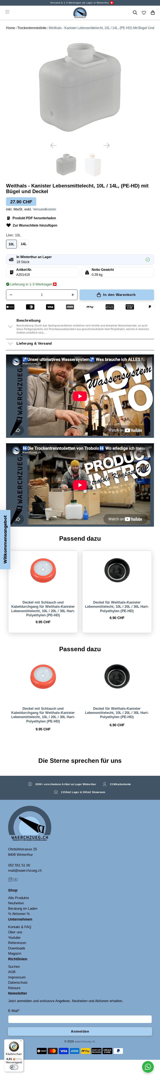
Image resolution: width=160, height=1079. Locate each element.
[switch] (14, 1067)
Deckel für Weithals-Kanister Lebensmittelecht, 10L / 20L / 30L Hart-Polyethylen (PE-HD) (117, 606)
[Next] (106, 145)
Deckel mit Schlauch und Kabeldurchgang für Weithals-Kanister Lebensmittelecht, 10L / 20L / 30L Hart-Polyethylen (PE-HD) (43, 608)
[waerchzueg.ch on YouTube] (15, 881)
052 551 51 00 (19, 865)
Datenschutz (18, 983)
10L (11, 244)
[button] (5, 539)
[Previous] (53, 145)
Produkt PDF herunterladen (34, 218)
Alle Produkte (18, 898)
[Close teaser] (12, 508)
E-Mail (14, 1011)
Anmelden (80, 1031)
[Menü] (21, 1041)
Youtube (14, 938)
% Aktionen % (19, 914)
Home (10, 28)
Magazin (14, 953)
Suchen (14, 967)
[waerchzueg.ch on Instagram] (10, 881)
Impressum (17, 977)
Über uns (15, 932)
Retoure (14, 988)
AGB (11, 972)
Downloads (16, 948)
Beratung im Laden (22, 909)
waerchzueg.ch (85, 1041)
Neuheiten (16, 903)
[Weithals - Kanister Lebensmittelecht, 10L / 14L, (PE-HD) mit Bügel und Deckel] (80, 87)
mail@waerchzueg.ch (25, 871)
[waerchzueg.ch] (80, 13)
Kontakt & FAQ (19, 927)
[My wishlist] (144, 12)
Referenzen (17, 943)
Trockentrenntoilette (31, 28)
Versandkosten (44, 209)
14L (24, 244)
